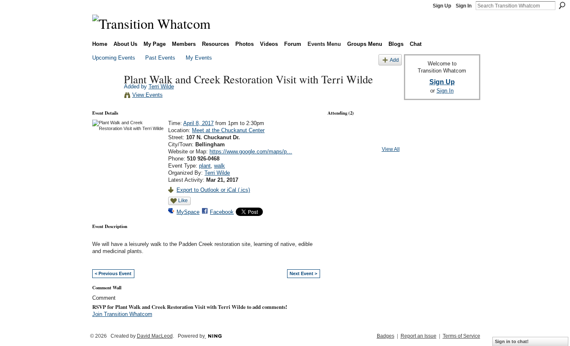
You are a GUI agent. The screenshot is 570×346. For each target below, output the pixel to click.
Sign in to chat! (512, 341)
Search (562, 5)
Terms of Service (461, 336)
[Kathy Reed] (341, 137)
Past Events (160, 58)
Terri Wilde (161, 86)
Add (394, 60)
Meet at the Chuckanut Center (228, 130)
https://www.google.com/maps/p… (250, 151)
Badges (385, 336)
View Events (147, 95)
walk (219, 166)
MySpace (188, 212)
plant (205, 166)
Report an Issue (418, 336)
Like (183, 200)
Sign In (464, 6)
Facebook (222, 212)
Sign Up (442, 6)
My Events (199, 58)
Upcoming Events (113, 58)
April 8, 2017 (198, 123)
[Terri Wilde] (105, 96)
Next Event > (303, 273)
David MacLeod (155, 336)
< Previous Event (113, 273)
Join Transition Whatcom (122, 314)
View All (391, 149)
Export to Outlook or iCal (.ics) (213, 190)
